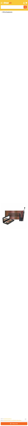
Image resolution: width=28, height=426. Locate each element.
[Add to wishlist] (25, 419)
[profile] (24, 3)
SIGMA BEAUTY (8, 418)
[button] (14, 216)
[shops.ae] (12, 3)
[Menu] (1, 3)
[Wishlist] (26, 3)
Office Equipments (7, 12)
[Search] (25, 7)
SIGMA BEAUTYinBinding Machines (12, 420)
